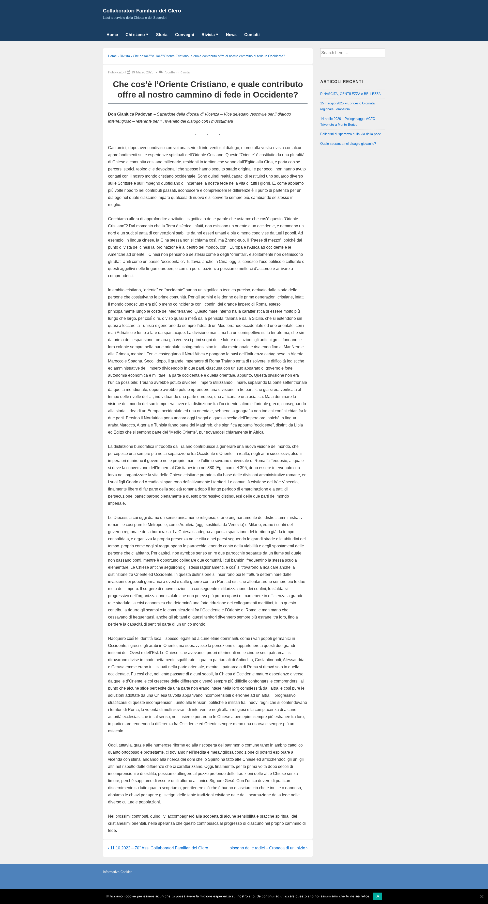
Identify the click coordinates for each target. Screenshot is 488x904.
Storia (161, 35)
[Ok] (481, 896)
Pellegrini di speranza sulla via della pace (350, 134)
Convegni (184, 35)
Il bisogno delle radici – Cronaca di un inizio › (267, 848)
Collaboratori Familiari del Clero (142, 10)
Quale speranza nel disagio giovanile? (348, 144)
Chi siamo (135, 35)
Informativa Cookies (117, 872)
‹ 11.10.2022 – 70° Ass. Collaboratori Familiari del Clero (158, 848)
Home (112, 35)
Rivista (208, 35)
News (231, 35)
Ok (377, 896)
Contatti (252, 35)
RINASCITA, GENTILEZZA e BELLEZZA (350, 94)
